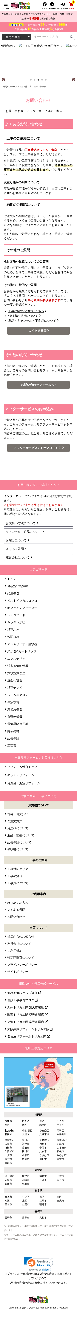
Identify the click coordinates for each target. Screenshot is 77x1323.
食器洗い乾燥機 (17, 586)
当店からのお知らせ (20, 936)
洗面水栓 (13, 636)
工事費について (17, 883)
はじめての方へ (17, 902)
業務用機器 (14, 709)
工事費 (11, 745)
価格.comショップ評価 (22, 992)
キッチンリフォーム (20, 775)
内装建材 (13, 731)
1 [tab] (32, 81)
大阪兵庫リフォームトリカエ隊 (28, 1029)
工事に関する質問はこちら (26, 311)
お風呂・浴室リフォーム (23, 783)
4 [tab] (43, 81)
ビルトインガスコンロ (22, 600)
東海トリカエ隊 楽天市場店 (26, 1022)
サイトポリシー (17, 971)
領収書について (17, 849)
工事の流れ (14, 876)
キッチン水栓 (16, 622)
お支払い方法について (21, 523)
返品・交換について (20, 835)
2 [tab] (36, 81)
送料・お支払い (17, 814)
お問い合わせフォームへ (37, 384)
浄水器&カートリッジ (21, 651)
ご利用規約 (14, 950)
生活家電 (13, 702)
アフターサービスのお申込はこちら (37, 447)
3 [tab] (39, 81)
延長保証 (13, 738)
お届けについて (16, 540)
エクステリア (16, 658)
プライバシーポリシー (22, 964)
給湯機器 (13, 593)
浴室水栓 (13, 629)
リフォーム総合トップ (22, 766)
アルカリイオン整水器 (22, 644)
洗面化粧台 (14, 680)
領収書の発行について (23, 315)
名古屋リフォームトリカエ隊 (27, 1036)
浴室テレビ (14, 687)
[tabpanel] (38, 60)
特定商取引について (20, 957)
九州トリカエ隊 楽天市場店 (26, 1007)
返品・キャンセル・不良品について (32, 320)
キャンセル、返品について (24, 531)
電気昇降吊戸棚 (17, 723)
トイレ (11, 578)
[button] (39, 1263)
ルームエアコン (17, 694)
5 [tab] (47, 81)
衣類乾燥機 (14, 716)
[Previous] (3, 79)
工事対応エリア (17, 869)
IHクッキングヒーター (22, 607)
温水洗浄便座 (16, 673)
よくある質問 (38, 330)
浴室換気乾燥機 (17, 665)
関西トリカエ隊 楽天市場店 (26, 1014)
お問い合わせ (16, 916)
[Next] (73, 79)
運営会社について (18, 557)
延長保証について (19, 842)
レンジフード (16, 615)
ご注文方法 (14, 821)
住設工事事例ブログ (21, 1000)
